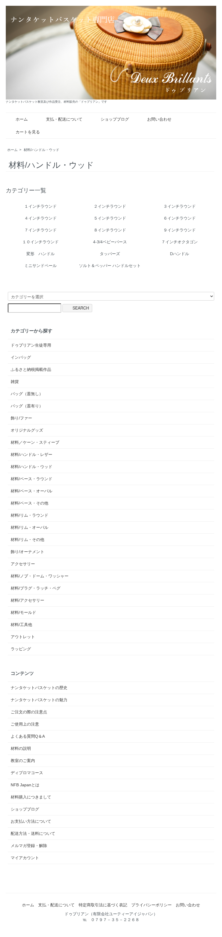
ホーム (22, 119)
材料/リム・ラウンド (29, 515)
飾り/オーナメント (27, 551)
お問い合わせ (159, 119)
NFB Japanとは (25, 785)
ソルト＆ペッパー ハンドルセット (110, 265)
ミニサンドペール (40, 265)
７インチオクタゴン (179, 242)
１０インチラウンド (40, 242)
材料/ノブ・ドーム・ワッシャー (40, 576)
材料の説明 (21, 748)
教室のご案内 (23, 760)
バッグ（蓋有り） (27, 406)
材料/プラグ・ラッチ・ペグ (35, 588)
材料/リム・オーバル (29, 527)
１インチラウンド (40, 206)
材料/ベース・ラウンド (31, 478)
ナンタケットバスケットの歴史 (39, 687)
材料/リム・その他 (27, 539)
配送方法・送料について (33, 833)
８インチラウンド (110, 230)
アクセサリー (23, 564)
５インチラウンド (110, 218)
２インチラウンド (110, 206)
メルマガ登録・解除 (29, 845)
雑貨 (15, 381)
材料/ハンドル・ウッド (41, 150)
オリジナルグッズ (27, 430)
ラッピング (21, 649)
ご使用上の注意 (25, 724)
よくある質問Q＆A (28, 736)
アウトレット (23, 636)
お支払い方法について (31, 821)
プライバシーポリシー (151, 905)
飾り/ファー (21, 418)
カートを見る (28, 132)
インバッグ (21, 357)
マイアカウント (25, 857)
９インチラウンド (179, 230)
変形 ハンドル (40, 253)
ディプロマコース (27, 772)
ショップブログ (115, 119)
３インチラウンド (179, 206)
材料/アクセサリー (27, 600)
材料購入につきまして (31, 797)
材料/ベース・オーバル (31, 491)
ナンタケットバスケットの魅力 (39, 699)
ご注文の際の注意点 (29, 712)
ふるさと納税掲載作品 (31, 369)
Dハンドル (179, 253)
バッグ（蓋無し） (27, 393)
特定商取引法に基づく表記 (103, 905)
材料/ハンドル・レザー (31, 454)
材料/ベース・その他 (29, 503)
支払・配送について (64, 119)
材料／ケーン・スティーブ (35, 442)
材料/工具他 (21, 624)
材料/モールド (23, 612)
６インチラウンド (179, 218)
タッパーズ (110, 253)
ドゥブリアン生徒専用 (31, 345)
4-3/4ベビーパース (110, 242)
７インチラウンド (40, 230)
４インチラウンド (40, 218)
